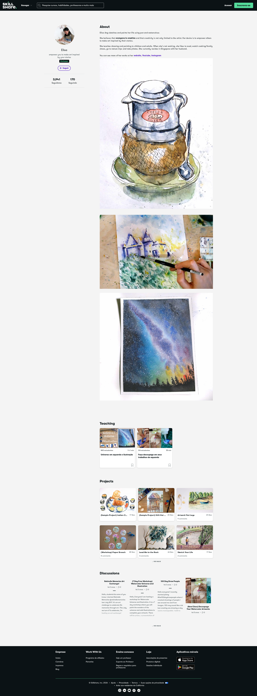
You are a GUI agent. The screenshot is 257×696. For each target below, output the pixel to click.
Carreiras (59, 662)
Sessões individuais (154, 665)
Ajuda (113, 683)
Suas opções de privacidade (152, 683)
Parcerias (89, 662)
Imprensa (59, 665)
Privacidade (123, 683)
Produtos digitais (153, 662)
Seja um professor (123, 658)
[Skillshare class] (117, 438)
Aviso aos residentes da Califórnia (130, 685)
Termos (135, 683)
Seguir (66, 68)
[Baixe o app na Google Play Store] (189, 667)
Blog (57, 669)
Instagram (156, 55)
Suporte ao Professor (125, 662)
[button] (31, 5)
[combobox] (70, 5)
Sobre (58, 658)
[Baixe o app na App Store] (189, 660)
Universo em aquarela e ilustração (117, 454)
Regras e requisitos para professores (126, 666)
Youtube (146, 55)
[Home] (10, 5)
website (137, 55)
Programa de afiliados (95, 658)
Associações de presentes (156, 658)
